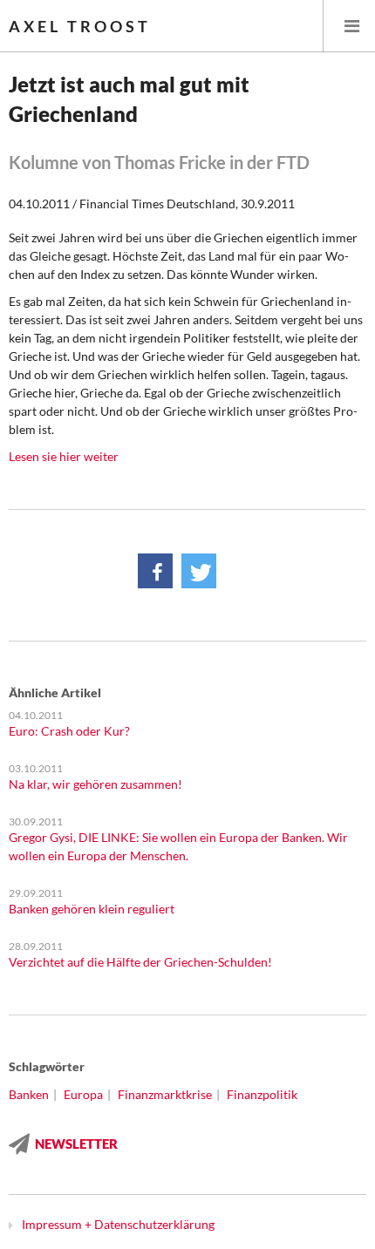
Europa (83, 1094)
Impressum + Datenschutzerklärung (118, 1224)
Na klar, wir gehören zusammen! (95, 784)
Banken (29, 1094)
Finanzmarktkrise (165, 1094)
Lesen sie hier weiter (64, 456)
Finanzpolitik (262, 1094)
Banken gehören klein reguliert (91, 908)
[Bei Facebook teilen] (155, 570)
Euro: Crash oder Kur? (69, 730)
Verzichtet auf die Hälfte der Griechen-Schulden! (140, 961)
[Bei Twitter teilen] (198, 570)
